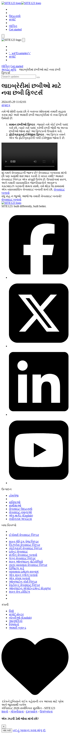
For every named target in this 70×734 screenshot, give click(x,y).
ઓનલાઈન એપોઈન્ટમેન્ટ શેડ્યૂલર (30, 588)
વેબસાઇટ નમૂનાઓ (20, 512)
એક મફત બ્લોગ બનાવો (23, 575)
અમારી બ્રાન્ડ (17, 627)
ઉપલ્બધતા (46, 711)
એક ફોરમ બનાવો (19, 578)
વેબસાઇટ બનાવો (11, 199)
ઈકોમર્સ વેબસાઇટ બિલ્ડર (24, 534)
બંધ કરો (7, 730)
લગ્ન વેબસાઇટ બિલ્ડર (22, 558)
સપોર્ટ (12, 19)
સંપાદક (5, 105)
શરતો (4, 711)
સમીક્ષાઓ (15, 505)
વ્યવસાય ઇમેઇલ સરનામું (23, 571)
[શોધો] (38, 77)
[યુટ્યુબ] (39, 482)
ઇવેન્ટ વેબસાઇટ (18, 551)
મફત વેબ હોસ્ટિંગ (19, 591)
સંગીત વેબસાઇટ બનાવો (23, 554)
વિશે (11, 611)
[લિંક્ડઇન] (39, 414)
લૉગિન (13, 26)
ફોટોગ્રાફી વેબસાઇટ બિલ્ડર (25, 548)
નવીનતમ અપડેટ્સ (20, 518)
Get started (15, 29)
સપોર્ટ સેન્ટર (16, 614)
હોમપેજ (13, 495)
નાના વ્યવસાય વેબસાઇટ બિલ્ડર (28, 565)
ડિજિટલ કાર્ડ (16, 568)
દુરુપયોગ (31, 711)
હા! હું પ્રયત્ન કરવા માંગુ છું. (29, 730)
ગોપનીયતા (17, 711)
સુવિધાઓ (14, 502)
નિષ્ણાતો (14, 624)
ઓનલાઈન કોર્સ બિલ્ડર (23, 581)
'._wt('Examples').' (20, 53)
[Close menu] (23, 40)
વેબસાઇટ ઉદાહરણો (20, 508)
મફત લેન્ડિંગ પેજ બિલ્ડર (24, 541)
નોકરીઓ (20, 617)
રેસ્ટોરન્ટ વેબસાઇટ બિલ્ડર (24, 585)
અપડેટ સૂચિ (8, 69)
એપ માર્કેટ (21, 515)
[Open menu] (2, 36)
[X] (39, 346)
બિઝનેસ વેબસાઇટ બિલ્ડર (24, 544)
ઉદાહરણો (15, 16)
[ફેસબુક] (39, 277)
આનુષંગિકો (15, 621)
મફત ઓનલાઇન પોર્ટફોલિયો (26, 561)
